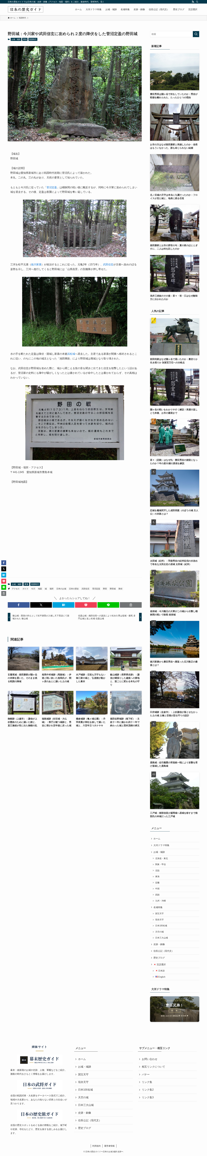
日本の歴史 (74, 589)
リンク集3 (148, 1097)
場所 (52, 589)
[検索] (197, 2)
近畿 (157, 883)
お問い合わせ (149, 1059)
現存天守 (159, 920)
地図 (40, 589)
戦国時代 (32, 39)
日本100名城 (161, 926)
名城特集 (158, 907)
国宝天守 (159, 913)
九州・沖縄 (160, 901)
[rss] (193, 2)
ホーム (156, 838)
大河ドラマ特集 (161, 845)
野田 (105, 589)
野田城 (113, 589)
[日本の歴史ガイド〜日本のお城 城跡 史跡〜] (25, 9)
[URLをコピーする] (131, 605)
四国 (157, 895)
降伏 (120, 589)
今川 (33, 589)
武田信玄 (108, 264)
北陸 (157, 870)
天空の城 (159, 932)
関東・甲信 (160, 864)
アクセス (16, 589)
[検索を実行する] (196, 34)
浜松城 (71, 353)
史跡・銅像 (159, 944)
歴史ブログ (159, 957)
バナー (146, 1074)
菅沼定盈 (52, 187)
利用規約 (96, 1146)
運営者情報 (109, 1146)
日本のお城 (61, 589)
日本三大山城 (161, 938)
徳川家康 (36, 264)
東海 (25, 39)
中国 (157, 889)
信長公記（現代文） (163, 951)
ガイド (25, 589)
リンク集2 (148, 1089)
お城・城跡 (15, 39)
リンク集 (147, 1082)
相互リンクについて (153, 1066)
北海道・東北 (161, 858)
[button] (19, 605)
